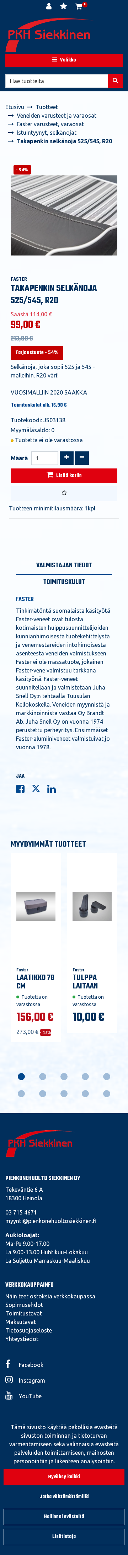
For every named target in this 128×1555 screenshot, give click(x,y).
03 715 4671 (21, 1212)
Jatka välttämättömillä (64, 1497)
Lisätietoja (64, 1537)
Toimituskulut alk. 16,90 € (39, 405)
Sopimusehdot (24, 1305)
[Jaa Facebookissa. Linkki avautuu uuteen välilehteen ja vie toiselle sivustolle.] (24, 790)
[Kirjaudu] (49, 7)
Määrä (19, 458)
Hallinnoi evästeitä (64, 1517)
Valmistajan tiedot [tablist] (64, 566)
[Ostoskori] (78, 7)
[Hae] (115, 81)
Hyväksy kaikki (64, 1477)
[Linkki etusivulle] (49, 35)
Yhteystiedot (21, 1339)
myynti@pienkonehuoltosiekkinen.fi (50, 1221)
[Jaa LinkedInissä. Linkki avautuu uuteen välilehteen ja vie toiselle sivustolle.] (54, 790)
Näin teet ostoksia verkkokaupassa (50, 1296)
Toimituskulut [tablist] (64, 582)
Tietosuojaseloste (28, 1330)
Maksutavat (20, 1322)
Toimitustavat (23, 1313)
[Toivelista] (64, 7)
